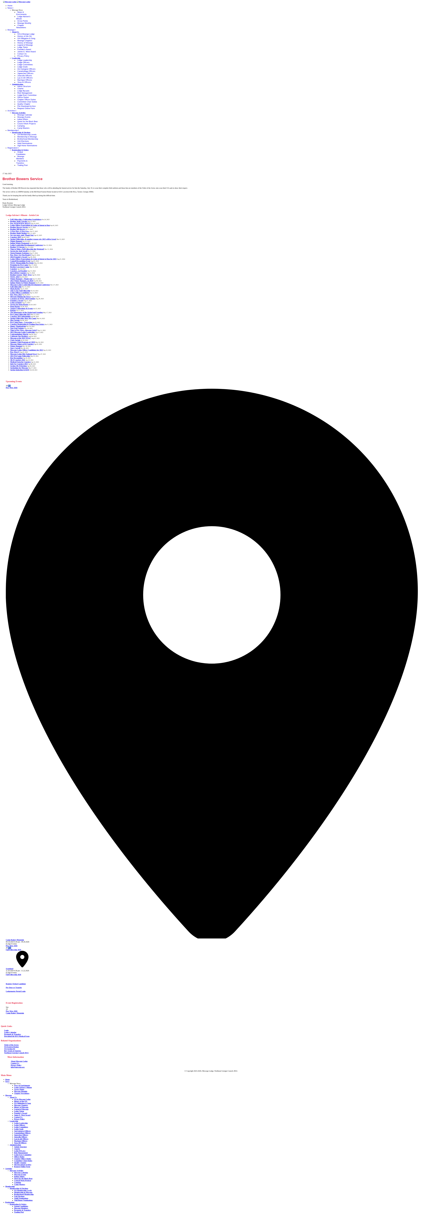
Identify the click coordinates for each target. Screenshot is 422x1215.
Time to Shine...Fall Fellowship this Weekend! (27, 249)
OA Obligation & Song (26, 38)
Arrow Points (22, 21)
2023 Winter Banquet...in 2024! (22, 281)
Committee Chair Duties (27, 102)
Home (9, 6)
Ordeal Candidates (20, 153)
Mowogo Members (20, 157)
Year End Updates (17, 328)
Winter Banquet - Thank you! (21, 279)
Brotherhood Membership (27, 139)
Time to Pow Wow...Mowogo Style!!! (23, 330)
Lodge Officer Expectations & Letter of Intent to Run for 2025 (33, 259)
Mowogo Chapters (24, 41)
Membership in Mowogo (27, 137)
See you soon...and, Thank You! (22, 235)
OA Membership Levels (26, 135)
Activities (11, 111)
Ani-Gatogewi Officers (26, 69)
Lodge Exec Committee (26, 95)
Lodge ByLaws (23, 91)
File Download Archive (26, 106)
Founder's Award (24, 49)
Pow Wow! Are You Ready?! (21, 255)
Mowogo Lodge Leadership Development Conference (30, 285)
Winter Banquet (16, 241)
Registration (12, 148)
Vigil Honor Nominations (27, 146)
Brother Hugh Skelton (18, 233)
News (9, 8)
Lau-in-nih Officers (25, 78)
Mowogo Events (23, 117)
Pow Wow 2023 (16, 295)
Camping (21, 126)
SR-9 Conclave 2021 (17, 360)
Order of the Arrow (11, 1045)
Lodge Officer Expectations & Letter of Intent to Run (30, 225)
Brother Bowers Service (19, 227)
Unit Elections (23, 141)
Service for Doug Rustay (19, 304)
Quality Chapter (23, 104)
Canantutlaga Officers (26, 71)
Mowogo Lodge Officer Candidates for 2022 (26, 350)
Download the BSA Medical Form (16, 1036)
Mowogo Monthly (24, 23)
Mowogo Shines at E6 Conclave (22, 344)
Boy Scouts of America (12, 1051)
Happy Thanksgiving (18, 326)
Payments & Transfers (21, 162)
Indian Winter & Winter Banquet (22, 283)
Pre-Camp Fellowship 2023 (20, 314)
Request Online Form (26, 108)
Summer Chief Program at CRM (22, 342)
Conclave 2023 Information (20, 316)
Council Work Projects (26, 124)
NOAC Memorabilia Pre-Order (22, 263)
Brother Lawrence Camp (19, 267)
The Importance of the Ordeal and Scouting (26, 312)
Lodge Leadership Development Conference (26, 245)
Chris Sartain (15, 340)
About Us (15, 32)
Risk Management (24, 93)
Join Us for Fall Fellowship (20, 291)
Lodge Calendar (10, 1032)
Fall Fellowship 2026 (13, 950)
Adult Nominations (24, 143)
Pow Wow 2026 (11, 388)
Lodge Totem (22, 47)
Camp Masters (23, 128)
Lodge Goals (22, 67)
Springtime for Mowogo (19, 368)
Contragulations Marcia (19, 334)
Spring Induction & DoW (19, 370)
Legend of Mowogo (25, 45)
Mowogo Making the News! (20, 297)
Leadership (16, 58)
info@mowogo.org (18, 1067)
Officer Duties (23, 97)
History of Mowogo (25, 43)
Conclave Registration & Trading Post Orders (27, 324)
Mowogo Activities (18, 113)
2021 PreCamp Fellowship (20, 356)
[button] (16, 984)
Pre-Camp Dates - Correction (21, 322)
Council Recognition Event (20, 261)
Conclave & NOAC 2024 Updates (22, 299)
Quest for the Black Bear (27, 121)
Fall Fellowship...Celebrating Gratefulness (25, 219)
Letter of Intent (16, 302)
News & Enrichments (21, 13)
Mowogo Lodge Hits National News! (23, 354)
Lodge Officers (23, 62)
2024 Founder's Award (18, 257)
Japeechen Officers (25, 73)
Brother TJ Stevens (17, 247)
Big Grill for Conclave (18, 273)
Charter (20, 89)
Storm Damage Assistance (19, 253)
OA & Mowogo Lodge (26, 34)
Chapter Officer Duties (26, 100)
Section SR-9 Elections (18, 366)
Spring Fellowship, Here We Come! (23, 318)
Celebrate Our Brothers (19, 336)
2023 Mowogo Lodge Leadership (22, 332)
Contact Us (22, 54)
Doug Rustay (15, 306)
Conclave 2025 (15, 237)
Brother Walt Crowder (18, 221)
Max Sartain (15, 320)
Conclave (13, 269)
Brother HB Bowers (17, 229)
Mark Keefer (15, 289)
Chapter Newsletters (21, 26)
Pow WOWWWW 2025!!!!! (20, 223)
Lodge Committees (25, 65)
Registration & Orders (20, 150)
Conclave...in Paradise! (18, 271)
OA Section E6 (9, 1049)
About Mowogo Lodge (19, 1061)
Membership (12, 130)
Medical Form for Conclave (20, 362)
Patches (13, 310)
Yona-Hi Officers (24, 82)
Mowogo (10, 30)
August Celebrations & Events (21, 308)
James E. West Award (26, 52)
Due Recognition (16, 358)
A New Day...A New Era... (20, 231)
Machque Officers (24, 80)
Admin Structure (24, 86)
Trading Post (22, 165)
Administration (17, 84)
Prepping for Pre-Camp (19, 265)
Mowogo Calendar (24, 115)
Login (6, 1030)
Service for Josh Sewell (18, 251)
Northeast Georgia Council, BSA (16, 1053)
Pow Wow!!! (14, 352)
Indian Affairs (22, 119)
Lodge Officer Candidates (19, 293)
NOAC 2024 (14, 277)
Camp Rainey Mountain (15, 1013)
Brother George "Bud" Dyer (21, 275)
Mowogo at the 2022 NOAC (20, 338)
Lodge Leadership (24, 60)
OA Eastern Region (11, 1047)
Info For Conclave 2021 (19, 364)
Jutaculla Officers (24, 76)
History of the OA (24, 36)
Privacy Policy (23, 56)
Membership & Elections (21, 132)
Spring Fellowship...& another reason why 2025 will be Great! (33, 239)
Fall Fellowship (16, 287)
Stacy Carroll (15, 348)
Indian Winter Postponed (19, 243)
